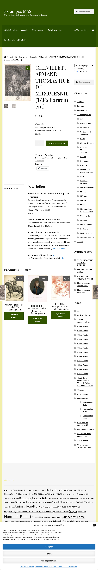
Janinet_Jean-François (29, 506)
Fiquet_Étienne (9, 502)
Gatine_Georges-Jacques (41, 502)
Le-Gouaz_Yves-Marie (67, 506)
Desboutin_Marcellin (11, 498)
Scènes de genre (87, 237)
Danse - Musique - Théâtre (84, 149)
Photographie (86, 224)
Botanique (84, 127)
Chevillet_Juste (51, 158)
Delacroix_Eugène (71, 494)
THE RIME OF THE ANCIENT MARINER (85, 262)
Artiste (80, 102)
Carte (82, 139)
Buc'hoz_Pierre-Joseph (57, 490)
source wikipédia (59, 248)
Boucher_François (39, 490)
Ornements (85, 216)
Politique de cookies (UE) (15, 40)
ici (53, 255)
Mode (82, 205)
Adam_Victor (8, 490)
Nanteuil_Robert (17, 516)
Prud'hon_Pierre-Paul (53, 517)
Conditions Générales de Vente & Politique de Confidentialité (56, 567)
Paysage (83, 220)
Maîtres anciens (87, 187)
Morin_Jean (82, 512)
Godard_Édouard (59, 502)
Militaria (84, 200)
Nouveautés (82, 398)
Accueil (10, 57)
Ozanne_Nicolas (39, 517)
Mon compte (37, 30)
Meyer (73, 511)
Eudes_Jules (89, 498)
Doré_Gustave (67, 498)
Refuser (49, 554)
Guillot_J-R (72, 502)
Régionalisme (85, 233)
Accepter (49, 547)
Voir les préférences (49, 561)
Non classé (82, 110)
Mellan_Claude (63, 512)
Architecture (85, 123)
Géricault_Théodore (84, 502)
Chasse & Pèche (87, 143)
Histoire (83, 165)
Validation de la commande (16, 30)
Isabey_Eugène (9, 507)
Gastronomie (85, 161)
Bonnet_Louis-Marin (25, 490)
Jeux (82, 176)
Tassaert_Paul (83, 521)
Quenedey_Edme (73, 517)
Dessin (83, 157)
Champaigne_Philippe (13, 494)
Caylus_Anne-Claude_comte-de (79, 490)
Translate (83, 71)
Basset (15, 490)
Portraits (33, 57)
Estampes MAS (17, 11)
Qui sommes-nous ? (85, 429)
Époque (80, 106)
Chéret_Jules (28, 494)
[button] (94, 525)
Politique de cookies (27, 567)
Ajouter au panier (57, 143)
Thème (80, 242)
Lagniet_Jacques (51, 507)
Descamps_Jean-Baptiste (33, 497)
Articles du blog (55, 30)
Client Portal (82, 326)
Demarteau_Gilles (83, 494)
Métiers (83, 196)
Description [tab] (11, 188)
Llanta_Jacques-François (45, 511)
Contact (80, 390)
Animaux (84, 119)
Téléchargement (21, 57)
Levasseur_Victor (26, 511)
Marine (83, 192)
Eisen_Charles (79, 498)
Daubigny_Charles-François (48, 493)
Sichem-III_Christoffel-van (65, 521)
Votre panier (82, 440)
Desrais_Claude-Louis (55, 498)
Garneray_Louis (23, 502)
